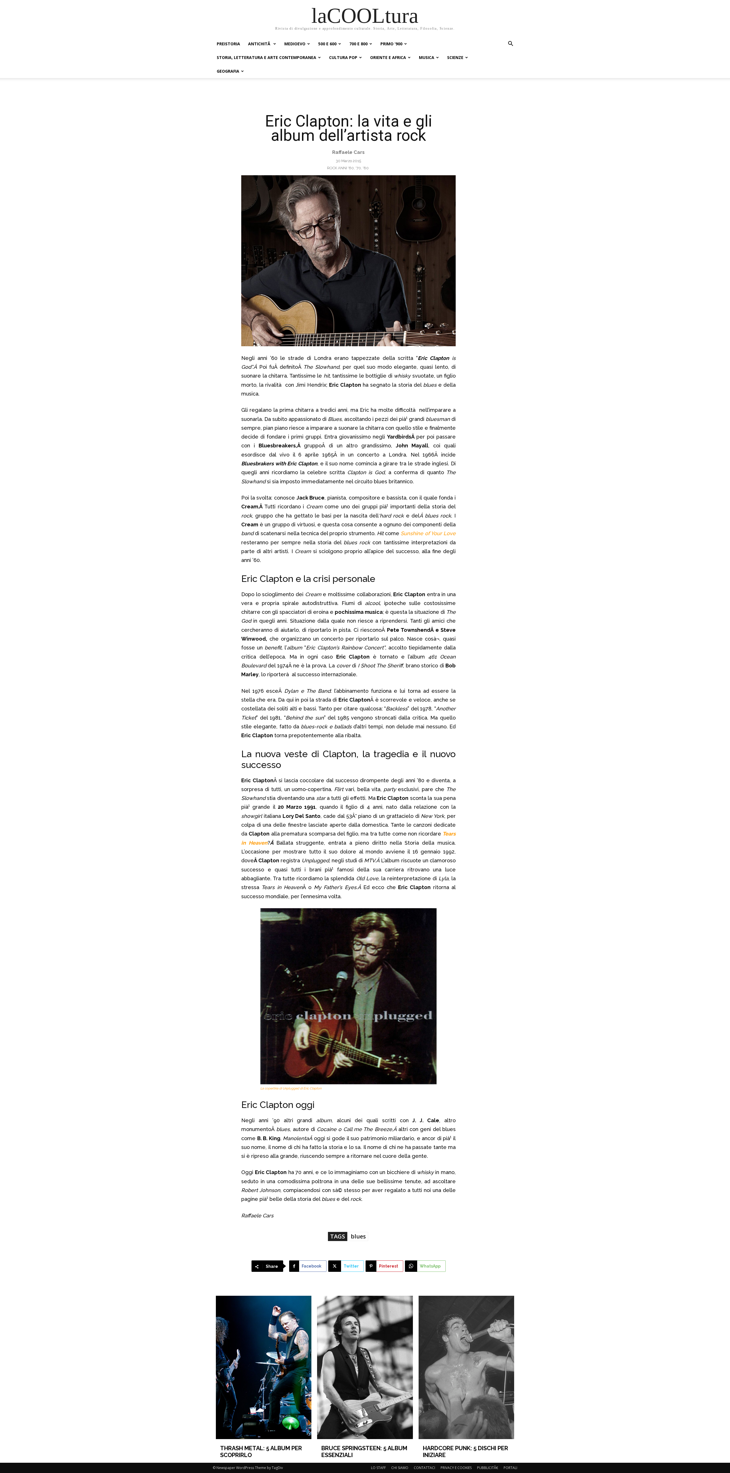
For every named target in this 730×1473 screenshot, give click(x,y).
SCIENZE (455, 57)
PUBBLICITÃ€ (487, 1467)
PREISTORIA (228, 43)
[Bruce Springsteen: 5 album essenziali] (365, 1367)
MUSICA (426, 57)
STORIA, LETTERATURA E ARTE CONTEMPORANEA (266, 57)
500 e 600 (327, 43)
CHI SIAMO (399, 1467)
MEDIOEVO (294, 43)
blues (358, 1236)
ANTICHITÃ (259, 43)
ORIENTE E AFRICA (388, 57)
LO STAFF (378, 1467)
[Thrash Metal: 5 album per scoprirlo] (264, 1367)
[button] (510, 44)
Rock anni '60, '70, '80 (348, 168)
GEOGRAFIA (228, 71)
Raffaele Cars (348, 152)
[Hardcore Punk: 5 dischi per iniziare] (466, 1367)
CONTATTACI (424, 1467)
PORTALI (510, 1467)
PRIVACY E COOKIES (456, 1467)
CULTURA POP (343, 57)
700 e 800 (358, 43)
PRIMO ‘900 (391, 43)
